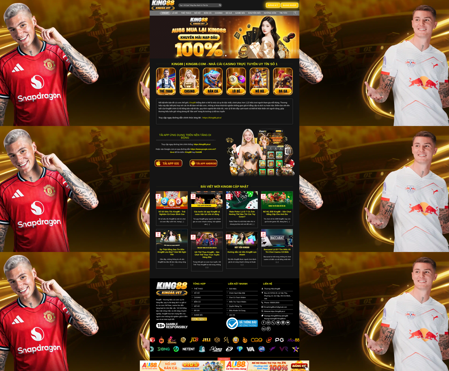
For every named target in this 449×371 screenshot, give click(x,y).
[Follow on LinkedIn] (283, 322)
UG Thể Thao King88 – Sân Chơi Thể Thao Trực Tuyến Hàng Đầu (207, 254)
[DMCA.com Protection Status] (199, 319)
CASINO (219, 13)
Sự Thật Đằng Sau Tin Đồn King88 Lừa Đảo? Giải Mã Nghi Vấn (172, 252)
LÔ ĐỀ (175, 13)
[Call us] (273, 322)
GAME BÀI (240, 13)
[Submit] (220, 5)
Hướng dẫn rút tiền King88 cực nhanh (242, 253)
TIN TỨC (283, 13)
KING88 (165, 13)
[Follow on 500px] (264, 329)
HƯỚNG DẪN (270, 13)
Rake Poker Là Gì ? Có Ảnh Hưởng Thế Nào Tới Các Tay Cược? (242, 214)
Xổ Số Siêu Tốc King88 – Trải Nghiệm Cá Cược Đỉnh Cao (171, 213)
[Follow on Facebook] (264, 322)
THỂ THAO (186, 13)
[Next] (293, 37)
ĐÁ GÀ (229, 13)
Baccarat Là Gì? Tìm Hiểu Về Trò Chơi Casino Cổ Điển (277, 250)
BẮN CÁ (208, 13)
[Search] (295, 13)
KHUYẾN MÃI (254, 13)
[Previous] (156, 37)
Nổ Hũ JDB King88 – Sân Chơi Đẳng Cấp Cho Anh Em (277, 213)
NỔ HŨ (197, 13)
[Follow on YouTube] (288, 322)
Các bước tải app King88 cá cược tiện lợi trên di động (207, 213)
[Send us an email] (268, 322)
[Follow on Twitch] (268, 329)
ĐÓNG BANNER (223, 359)
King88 (192, 103)
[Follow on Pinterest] (278, 322)
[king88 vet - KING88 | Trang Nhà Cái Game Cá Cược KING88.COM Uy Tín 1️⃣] (163, 5)
